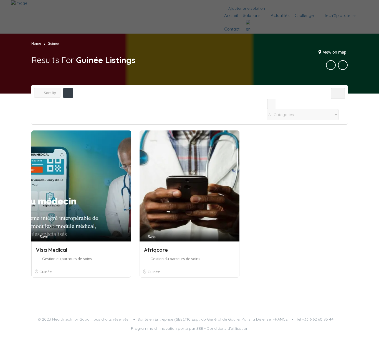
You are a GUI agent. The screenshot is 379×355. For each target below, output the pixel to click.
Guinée (45, 271)
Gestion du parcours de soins (67, 258)
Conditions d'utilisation (227, 328)
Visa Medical (51, 249)
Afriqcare (156, 249)
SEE (199, 328)
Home (36, 43)
